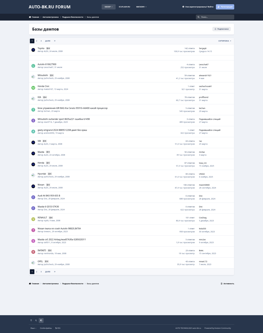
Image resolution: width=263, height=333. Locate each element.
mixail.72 (203, 261)
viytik (46, 220)
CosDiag (203, 217)
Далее (47, 41)
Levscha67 (48, 67)
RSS (58, 328)
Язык (33, 328)
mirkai (202, 152)
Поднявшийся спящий (209, 119)
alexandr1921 (205, 75)
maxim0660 (204, 185)
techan (47, 111)
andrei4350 (49, 133)
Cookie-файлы (46, 328)
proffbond (203, 97)
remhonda (48, 253)
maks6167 (48, 89)
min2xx (202, 239)
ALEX (46, 51)
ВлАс (201, 250)
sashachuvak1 (205, 86)
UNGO (202, 174)
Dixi (45, 198)
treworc (47, 231)
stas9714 (48, 122)
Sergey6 (202, 48)
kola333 (202, 228)
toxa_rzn (203, 163)
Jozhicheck (48, 78)
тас (200, 141)
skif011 (47, 242)
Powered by (218, 328)
